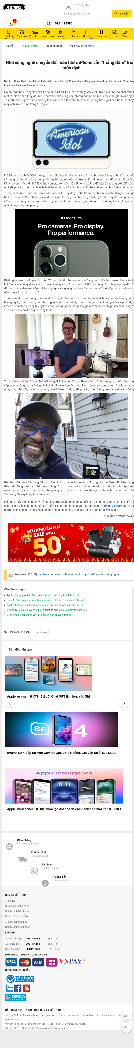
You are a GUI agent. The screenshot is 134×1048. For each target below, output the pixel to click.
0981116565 (33, 938)
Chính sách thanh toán (17, 927)
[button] (10, 703)
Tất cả (9, 45)
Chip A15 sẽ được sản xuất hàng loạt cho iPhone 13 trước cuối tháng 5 (46, 600)
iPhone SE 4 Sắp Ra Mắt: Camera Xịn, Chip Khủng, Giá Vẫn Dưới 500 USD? (62, 752)
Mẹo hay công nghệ (82, 45)
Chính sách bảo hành (17, 911)
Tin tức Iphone (39, 632)
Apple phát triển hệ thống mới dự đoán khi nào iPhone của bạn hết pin (45, 605)
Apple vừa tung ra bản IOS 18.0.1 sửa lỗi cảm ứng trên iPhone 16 (43, 595)
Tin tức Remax (29, 45)
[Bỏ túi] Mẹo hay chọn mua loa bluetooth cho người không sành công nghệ (73, 574)
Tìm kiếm (123, 13)
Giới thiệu (10, 900)
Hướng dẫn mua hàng (17, 906)
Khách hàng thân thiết (17, 916)
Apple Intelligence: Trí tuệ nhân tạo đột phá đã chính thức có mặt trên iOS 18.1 (64, 809)
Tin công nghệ (53, 45)
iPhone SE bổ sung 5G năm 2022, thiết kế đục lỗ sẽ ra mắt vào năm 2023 (47, 610)
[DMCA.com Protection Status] (67, 997)
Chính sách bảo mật (16, 921)
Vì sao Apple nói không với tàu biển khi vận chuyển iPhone (39, 614)
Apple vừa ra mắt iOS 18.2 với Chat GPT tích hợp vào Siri (48, 696)
